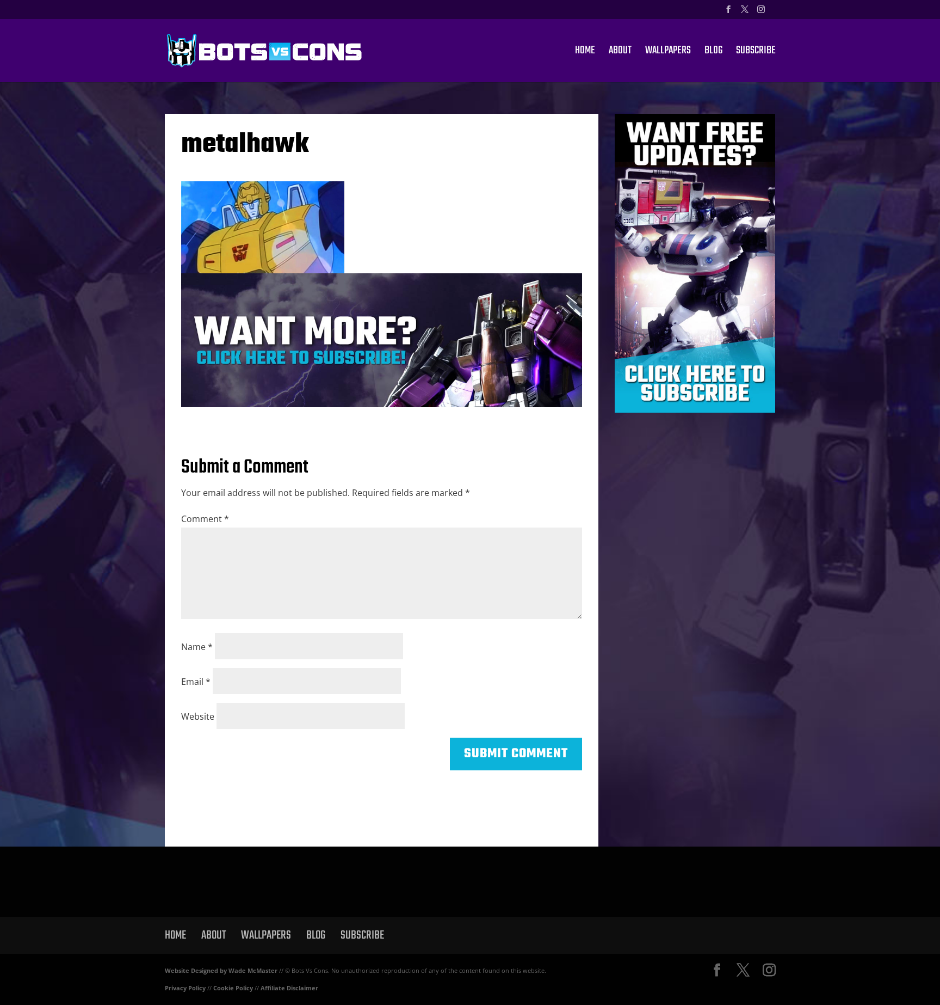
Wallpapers (668, 53)
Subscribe (756, 53)
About (620, 53)
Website (197, 716)
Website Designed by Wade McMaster (221, 970)
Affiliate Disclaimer (289, 988)
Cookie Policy (233, 988)
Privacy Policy (185, 988)
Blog (713, 53)
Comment (205, 519)
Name (197, 647)
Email (196, 682)
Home (585, 53)
